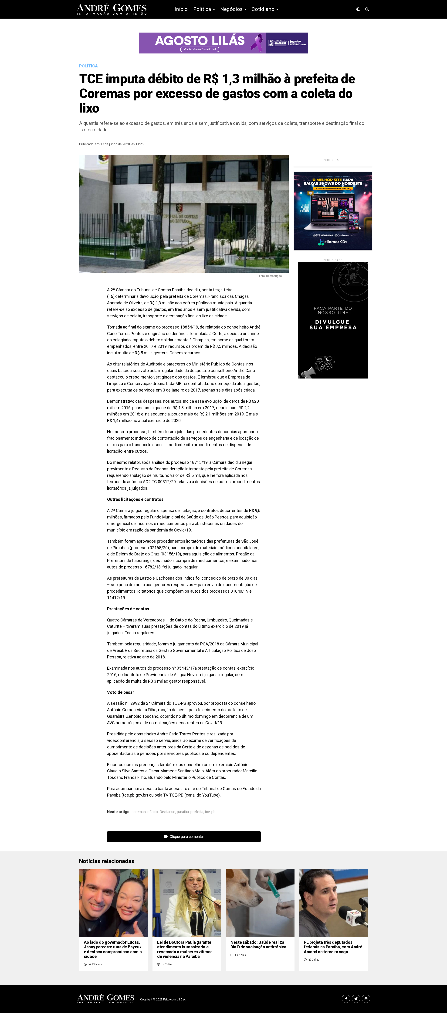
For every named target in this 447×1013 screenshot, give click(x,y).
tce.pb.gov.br (135, 795)
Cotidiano (263, 9)
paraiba (183, 812)
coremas (139, 812)
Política (202, 9)
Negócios (231, 9)
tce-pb (210, 812)
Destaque (167, 812)
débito (152, 812)
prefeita (196, 812)
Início (181, 9)
